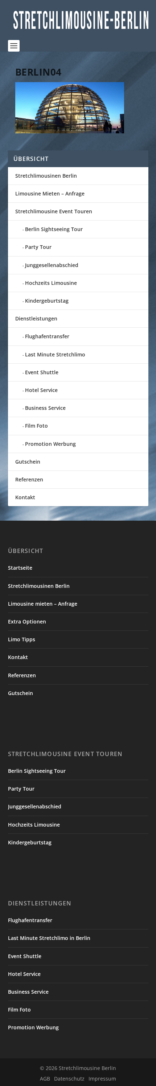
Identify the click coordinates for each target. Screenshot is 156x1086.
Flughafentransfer (47, 336)
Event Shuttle (41, 372)
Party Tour (38, 246)
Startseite (20, 567)
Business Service (45, 407)
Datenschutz (69, 1078)
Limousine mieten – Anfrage (42, 603)
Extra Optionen (27, 621)
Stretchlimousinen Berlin (46, 175)
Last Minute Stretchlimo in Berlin (49, 937)
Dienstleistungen (36, 318)
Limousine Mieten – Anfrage (50, 193)
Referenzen (29, 479)
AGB (45, 1078)
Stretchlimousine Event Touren (53, 211)
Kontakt (25, 497)
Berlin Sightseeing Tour (54, 229)
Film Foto (36, 425)
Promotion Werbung (50, 443)
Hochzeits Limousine (51, 282)
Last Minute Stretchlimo (55, 354)
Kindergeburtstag (47, 300)
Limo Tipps (21, 639)
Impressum (102, 1078)
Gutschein (27, 461)
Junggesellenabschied (51, 265)
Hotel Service (41, 390)
